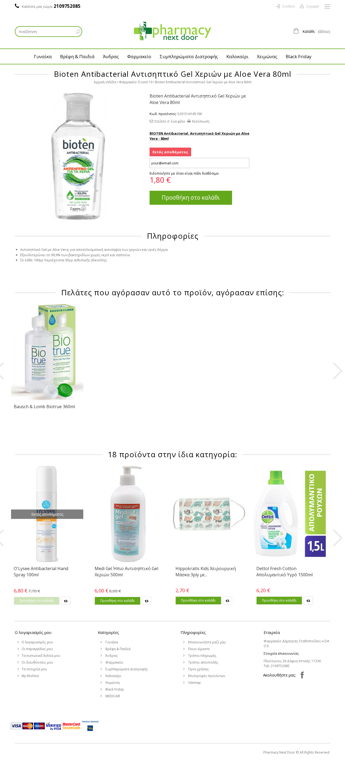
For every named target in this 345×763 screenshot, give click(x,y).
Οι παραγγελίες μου (37, 649)
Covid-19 (145, 82)
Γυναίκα (43, 56)
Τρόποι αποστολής (202, 662)
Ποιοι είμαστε (198, 649)
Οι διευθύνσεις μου (37, 662)
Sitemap (194, 682)
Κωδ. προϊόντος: (163, 113)
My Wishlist (30, 676)
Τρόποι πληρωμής (201, 655)
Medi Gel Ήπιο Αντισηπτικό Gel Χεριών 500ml (126, 571)
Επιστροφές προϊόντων (206, 676)
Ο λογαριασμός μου (33, 632)
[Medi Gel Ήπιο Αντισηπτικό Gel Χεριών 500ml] (128, 514)
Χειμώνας (267, 56)
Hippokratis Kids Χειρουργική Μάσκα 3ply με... (205, 571)
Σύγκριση (65, 601)
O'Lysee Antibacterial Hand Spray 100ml (41, 571)
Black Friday (298, 56)
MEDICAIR (112, 696)
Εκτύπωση (200, 121)
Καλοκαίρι (237, 56)
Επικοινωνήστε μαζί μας (206, 642)
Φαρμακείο (139, 56)
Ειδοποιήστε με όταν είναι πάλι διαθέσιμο (184, 173)
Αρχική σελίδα (105, 82)
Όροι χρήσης (198, 669)
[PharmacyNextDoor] (172, 31)
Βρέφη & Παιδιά (77, 56)
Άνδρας (111, 56)
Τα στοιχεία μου (34, 669)
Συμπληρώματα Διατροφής (189, 56)
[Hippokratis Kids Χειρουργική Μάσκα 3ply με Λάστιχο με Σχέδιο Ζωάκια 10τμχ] (209, 514)
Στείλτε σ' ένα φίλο (169, 121)
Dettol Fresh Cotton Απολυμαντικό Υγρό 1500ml (284, 571)
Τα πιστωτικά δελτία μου (41, 655)
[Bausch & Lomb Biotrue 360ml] (47, 352)
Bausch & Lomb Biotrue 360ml (44, 407)
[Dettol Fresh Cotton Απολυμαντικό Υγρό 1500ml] (290, 514)
